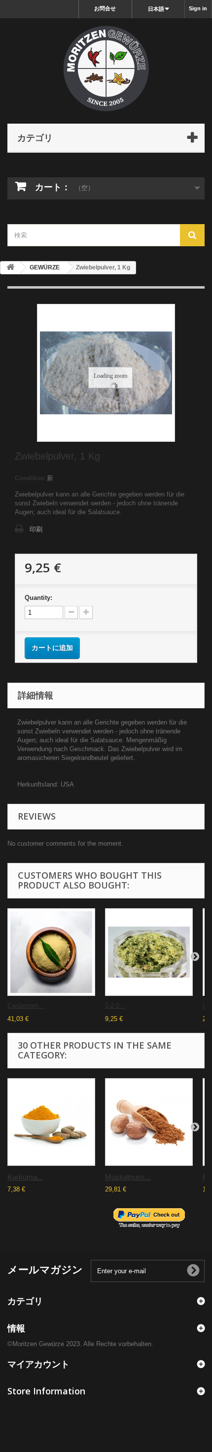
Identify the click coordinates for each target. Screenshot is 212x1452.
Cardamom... (25, 1005)
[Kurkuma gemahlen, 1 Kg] (51, 1122)
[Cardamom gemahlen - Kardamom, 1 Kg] (51, 952)
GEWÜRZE (45, 267)
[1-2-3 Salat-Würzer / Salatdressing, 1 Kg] (149, 952)
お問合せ (105, 8)
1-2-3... (115, 1005)
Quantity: (38, 597)
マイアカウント (38, 1364)
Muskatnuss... (128, 1177)
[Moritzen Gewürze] (106, 68)
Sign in (198, 8)
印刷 (36, 529)
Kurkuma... (25, 1177)
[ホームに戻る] (10, 268)
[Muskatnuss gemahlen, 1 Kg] (149, 1122)
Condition (30, 478)
